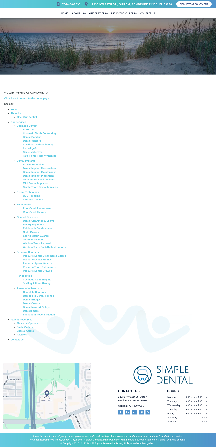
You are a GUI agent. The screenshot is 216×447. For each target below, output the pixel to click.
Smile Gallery (25, 327)
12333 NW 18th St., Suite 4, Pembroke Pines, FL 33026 (131, 4)
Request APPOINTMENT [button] (194, 4)
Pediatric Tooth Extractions (39, 267)
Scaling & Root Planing (36, 283)
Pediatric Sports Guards (37, 263)
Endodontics (24, 204)
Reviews (22, 334)
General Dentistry (27, 217)
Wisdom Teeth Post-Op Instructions (44, 247)
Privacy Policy (123, 443)
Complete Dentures (34, 292)
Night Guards (31, 232)
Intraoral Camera (33, 199)
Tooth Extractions (33, 239)
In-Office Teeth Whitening (38, 144)
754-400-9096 (71, 4)
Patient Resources (123, 13)
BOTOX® (28, 129)
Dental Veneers (32, 140)
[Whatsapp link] (148, 412)
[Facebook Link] (120, 412)
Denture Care (31, 310)
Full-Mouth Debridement (37, 228)
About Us (78, 13)
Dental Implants (26, 160)
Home (64, 13)
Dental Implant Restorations (39, 168)
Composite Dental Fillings (38, 295)
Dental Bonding (32, 137)
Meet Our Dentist (27, 117)
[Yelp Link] (134, 412)
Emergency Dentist (34, 224)
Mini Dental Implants (35, 183)
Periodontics (24, 275)
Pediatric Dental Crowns (37, 270)
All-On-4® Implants (34, 164)
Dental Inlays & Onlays (36, 307)
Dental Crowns (31, 303)
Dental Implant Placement (38, 175)
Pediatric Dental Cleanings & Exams (44, 255)
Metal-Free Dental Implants (39, 179)
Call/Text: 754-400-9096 (131, 405)
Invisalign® (29, 148)
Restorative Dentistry (29, 288)
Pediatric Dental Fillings (37, 259)
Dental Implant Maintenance (39, 172)
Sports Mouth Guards (36, 235)
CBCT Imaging (31, 195)
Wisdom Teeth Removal (37, 243)
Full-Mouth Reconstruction (39, 314)
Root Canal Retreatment (37, 208)
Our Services (97, 13)
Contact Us (147, 13)
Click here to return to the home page (26, 98)
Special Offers (25, 330)
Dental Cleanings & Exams (38, 220)
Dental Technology (28, 192)
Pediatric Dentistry (28, 252)
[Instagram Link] (141, 412)
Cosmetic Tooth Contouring (39, 133)
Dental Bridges (32, 299)
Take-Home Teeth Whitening (39, 155)
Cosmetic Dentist (27, 125)
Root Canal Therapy (34, 212)
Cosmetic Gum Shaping (37, 279)
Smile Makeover (32, 152)
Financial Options (27, 323)
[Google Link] (127, 412)
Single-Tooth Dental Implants (40, 187)
